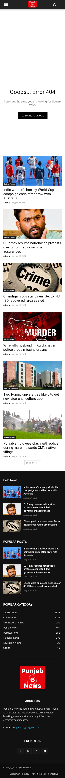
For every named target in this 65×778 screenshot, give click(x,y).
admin (6, 202)
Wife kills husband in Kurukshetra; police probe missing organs (29, 347)
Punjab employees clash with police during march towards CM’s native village (30, 447)
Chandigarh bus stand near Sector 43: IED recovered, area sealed (31, 298)
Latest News (9, 184)
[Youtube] (45, 751)
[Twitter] (36, 751)
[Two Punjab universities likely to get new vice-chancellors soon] (32, 375)
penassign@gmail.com (28, 727)
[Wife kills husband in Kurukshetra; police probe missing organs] (32, 326)
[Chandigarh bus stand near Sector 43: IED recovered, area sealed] (32, 277)
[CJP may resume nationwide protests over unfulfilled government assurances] (32, 224)
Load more (31, 462)
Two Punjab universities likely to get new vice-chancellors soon (31, 396)
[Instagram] (28, 751)
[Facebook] (20, 751)
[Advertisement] (32, 44)
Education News (11, 388)
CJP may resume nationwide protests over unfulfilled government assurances (32, 247)
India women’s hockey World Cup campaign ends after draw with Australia (28, 194)
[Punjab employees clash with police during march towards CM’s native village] (32, 424)
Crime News (9, 290)
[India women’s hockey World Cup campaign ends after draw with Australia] (32, 171)
